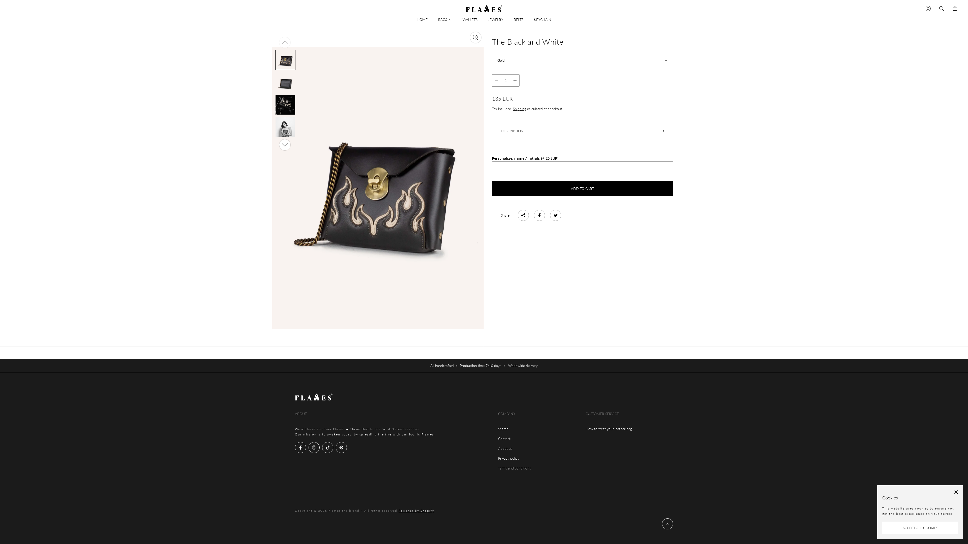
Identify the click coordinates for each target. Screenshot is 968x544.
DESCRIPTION (512, 131)
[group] (285, 60)
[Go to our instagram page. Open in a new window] (314, 447)
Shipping (519, 109)
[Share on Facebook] (539, 215)
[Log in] (928, 8)
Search (503, 429)
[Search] (941, 8)
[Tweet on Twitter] (555, 215)
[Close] (956, 492)
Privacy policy (508, 458)
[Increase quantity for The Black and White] (515, 80)
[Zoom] (475, 37)
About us (505, 448)
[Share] (523, 215)
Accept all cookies (920, 528)
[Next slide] (284, 144)
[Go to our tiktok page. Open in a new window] (327, 447)
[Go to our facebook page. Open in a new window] (300, 447)
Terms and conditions (514, 468)
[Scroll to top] (667, 523)
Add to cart (582, 188)
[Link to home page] (314, 397)
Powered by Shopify (416, 511)
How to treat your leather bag (609, 429)
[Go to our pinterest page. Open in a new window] (341, 447)
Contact (504, 438)
